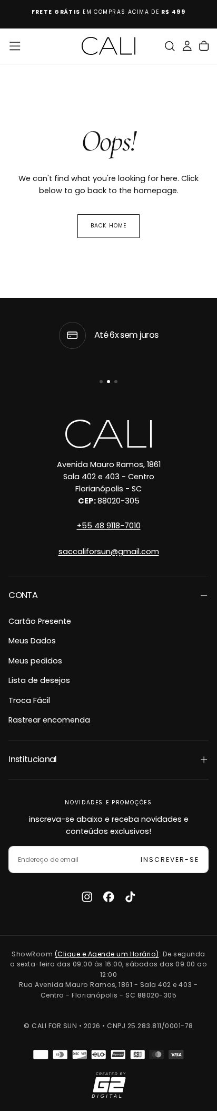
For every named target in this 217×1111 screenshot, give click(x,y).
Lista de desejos (39, 680)
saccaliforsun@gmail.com (108, 551)
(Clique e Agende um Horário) (107, 953)
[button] (14, 46)
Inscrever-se (170, 859)
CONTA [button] (22, 595)
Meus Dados (32, 640)
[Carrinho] (204, 46)
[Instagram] (87, 896)
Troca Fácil (29, 700)
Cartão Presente (39, 621)
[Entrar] (187, 46)
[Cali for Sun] (108, 434)
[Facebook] (108, 896)
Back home (108, 226)
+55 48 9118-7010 (109, 525)
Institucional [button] (32, 759)
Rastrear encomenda (49, 720)
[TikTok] (130, 896)
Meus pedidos (35, 661)
